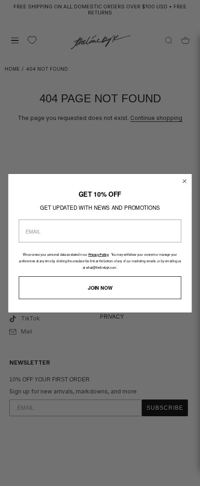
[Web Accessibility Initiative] (196, 474)
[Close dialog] (184, 181)
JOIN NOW (100, 287)
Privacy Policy (98, 255)
